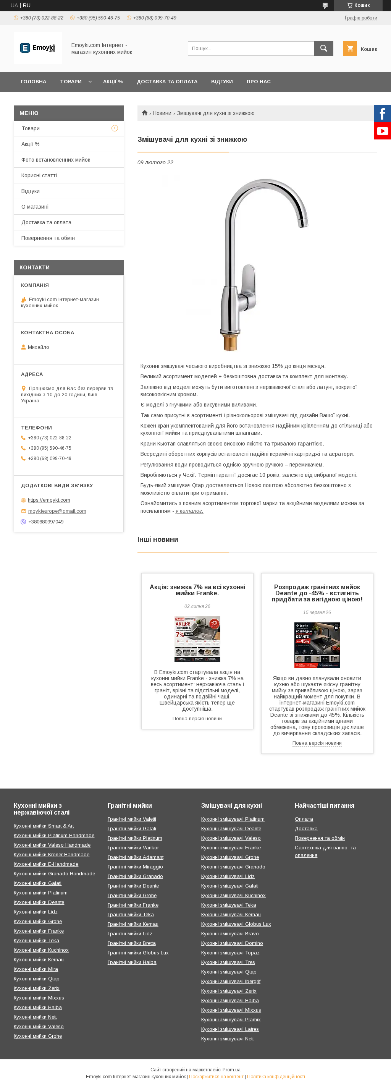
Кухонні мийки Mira (36, 969)
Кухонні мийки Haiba (38, 1007)
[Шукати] (323, 48)
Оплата (304, 819)
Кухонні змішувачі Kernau (231, 914)
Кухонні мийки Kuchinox (41, 950)
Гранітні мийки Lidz (130, 933)
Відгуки (222, 81)
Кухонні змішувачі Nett (227, 1039)
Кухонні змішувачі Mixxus (231, 1010)
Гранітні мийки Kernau (133, 924)
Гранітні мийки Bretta (132, 943)
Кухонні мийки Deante (39, 902)
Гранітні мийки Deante (133, 886)
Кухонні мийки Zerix (37, 988)
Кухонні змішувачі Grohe (230, 857)
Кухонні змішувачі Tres (228, 962)
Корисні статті (39, 175)
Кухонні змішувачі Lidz (228, 876)
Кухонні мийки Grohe (38, 921)
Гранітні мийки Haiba (132, 962)
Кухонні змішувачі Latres (230, 1029)
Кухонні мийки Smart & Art (44, 826)
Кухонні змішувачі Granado (233, 867)
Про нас (259, 81)
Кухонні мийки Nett (35, 1017)
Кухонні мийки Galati (37, 883)
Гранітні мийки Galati (132, 828)
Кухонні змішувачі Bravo (230, 933)
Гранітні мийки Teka (131, 914)
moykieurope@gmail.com (57, 511)
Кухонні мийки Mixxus (39, 998)
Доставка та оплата (167, 81)
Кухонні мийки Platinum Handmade (54, 835)
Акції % (113, 81)
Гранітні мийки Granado (135, 876)
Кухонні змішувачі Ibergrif (230, 981)
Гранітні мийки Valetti (132, 819)
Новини (162, 113)
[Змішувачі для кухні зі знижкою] (257, 264)
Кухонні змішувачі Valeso (231, 838)
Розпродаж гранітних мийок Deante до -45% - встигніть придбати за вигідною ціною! (317, 593)
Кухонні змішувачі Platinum (233, 819)
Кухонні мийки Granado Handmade (54, 873)
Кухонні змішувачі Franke (231, 847)
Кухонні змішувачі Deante (231, 828)
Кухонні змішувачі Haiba (230, 1000)
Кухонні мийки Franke (39, 931)
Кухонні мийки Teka (36, 940)
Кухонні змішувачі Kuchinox (233, 895)
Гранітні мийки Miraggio (135, 867)
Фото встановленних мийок (55, 160)
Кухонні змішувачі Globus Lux (236, 924)
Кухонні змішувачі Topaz (230, 953)
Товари (71, 81)
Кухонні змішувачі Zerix (229, 991)
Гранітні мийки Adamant (135, 857)
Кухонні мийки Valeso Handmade (52, 845)
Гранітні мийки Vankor (133, 847)
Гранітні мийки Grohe (132, 895)
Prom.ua (232, 1069)
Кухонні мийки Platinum (41, 893)
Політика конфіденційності (276, 1076)
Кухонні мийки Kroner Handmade (51, 854)
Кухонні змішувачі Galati (230, 886)
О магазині (34, 207)
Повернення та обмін (48, 238)
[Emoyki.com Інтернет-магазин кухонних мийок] (38, 62)
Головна (33, 81)
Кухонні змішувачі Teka (228, 905)
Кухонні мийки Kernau (39, 959)
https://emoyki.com (49, 500)
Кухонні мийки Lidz (36, 912)
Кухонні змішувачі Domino (232, 943)
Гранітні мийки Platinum (135, 838)
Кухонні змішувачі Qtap (229, 972)
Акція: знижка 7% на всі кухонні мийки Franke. (197, 590)
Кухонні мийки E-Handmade (46, 864)
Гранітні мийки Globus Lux (138, 953)
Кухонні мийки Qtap (37, 979)
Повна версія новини (197, 718)
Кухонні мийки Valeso (39, 1026)
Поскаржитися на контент (216, 1076)
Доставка (306, 828)
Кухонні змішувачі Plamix (231, 1019)
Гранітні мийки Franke (133, 905)
